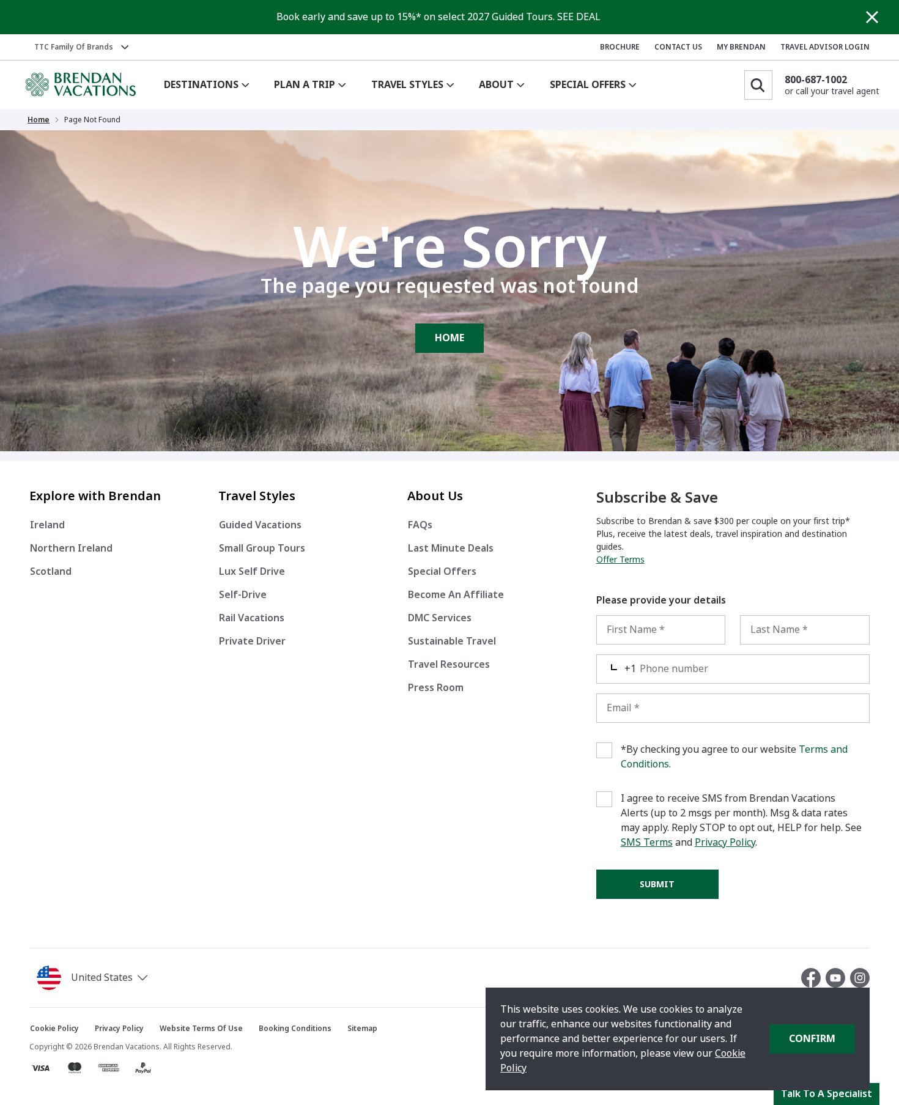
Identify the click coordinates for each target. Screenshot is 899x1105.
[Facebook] (813, 978)
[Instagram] (860, 978)
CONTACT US (678, 47)
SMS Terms (647, 842)
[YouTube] (838, 978)
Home (39, 119)
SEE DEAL (579, 17)
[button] (94, 978)
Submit (657, 884)
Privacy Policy (725, 842)
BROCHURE (620, 47)
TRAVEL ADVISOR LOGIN (825, 47)
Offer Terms (620, 559)
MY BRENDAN (741, 47)
